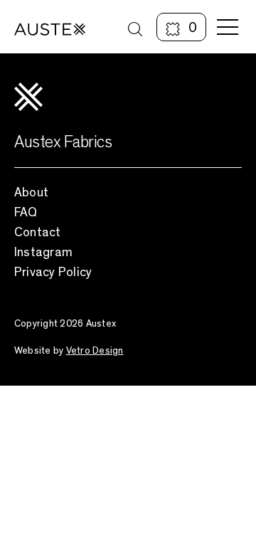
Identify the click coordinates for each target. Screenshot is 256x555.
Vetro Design (95, 350)
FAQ (26, 212)
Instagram (43, 251)
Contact (37, 232)
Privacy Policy (53, 271)
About (31, 192)
